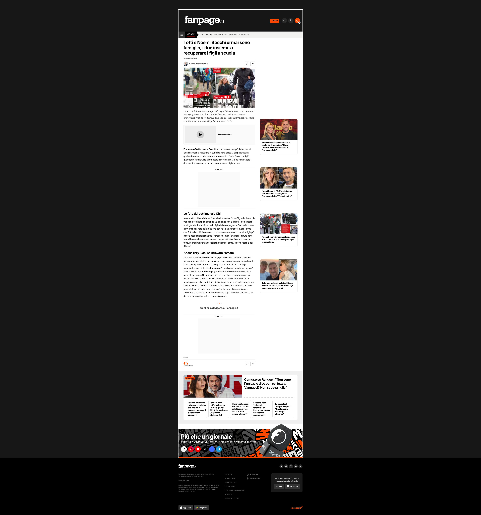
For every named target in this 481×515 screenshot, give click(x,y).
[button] (252, 64)
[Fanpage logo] (201, 21)
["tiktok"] (184, 449)
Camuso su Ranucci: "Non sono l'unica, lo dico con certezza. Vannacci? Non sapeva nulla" (267, 383)
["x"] (205, 449)
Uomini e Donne (220, 35)
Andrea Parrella (202, 64)
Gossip (191, 34)
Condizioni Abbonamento (235, 490)
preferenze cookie (232, 498)
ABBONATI (275, 20)
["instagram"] (191, 449)
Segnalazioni (230, 478)
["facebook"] (212, 449)
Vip (203, 35)
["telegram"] (219, 449)
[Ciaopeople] (296, 508)
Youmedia (228, 474)
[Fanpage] (187, 466)
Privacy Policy (230, 482)
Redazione (229, 494)
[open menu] (181, 35)
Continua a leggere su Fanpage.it (219, 307)
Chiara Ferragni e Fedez (239, 35)
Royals (209, 35)
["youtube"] (198, 449)
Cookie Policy (230, 486)
